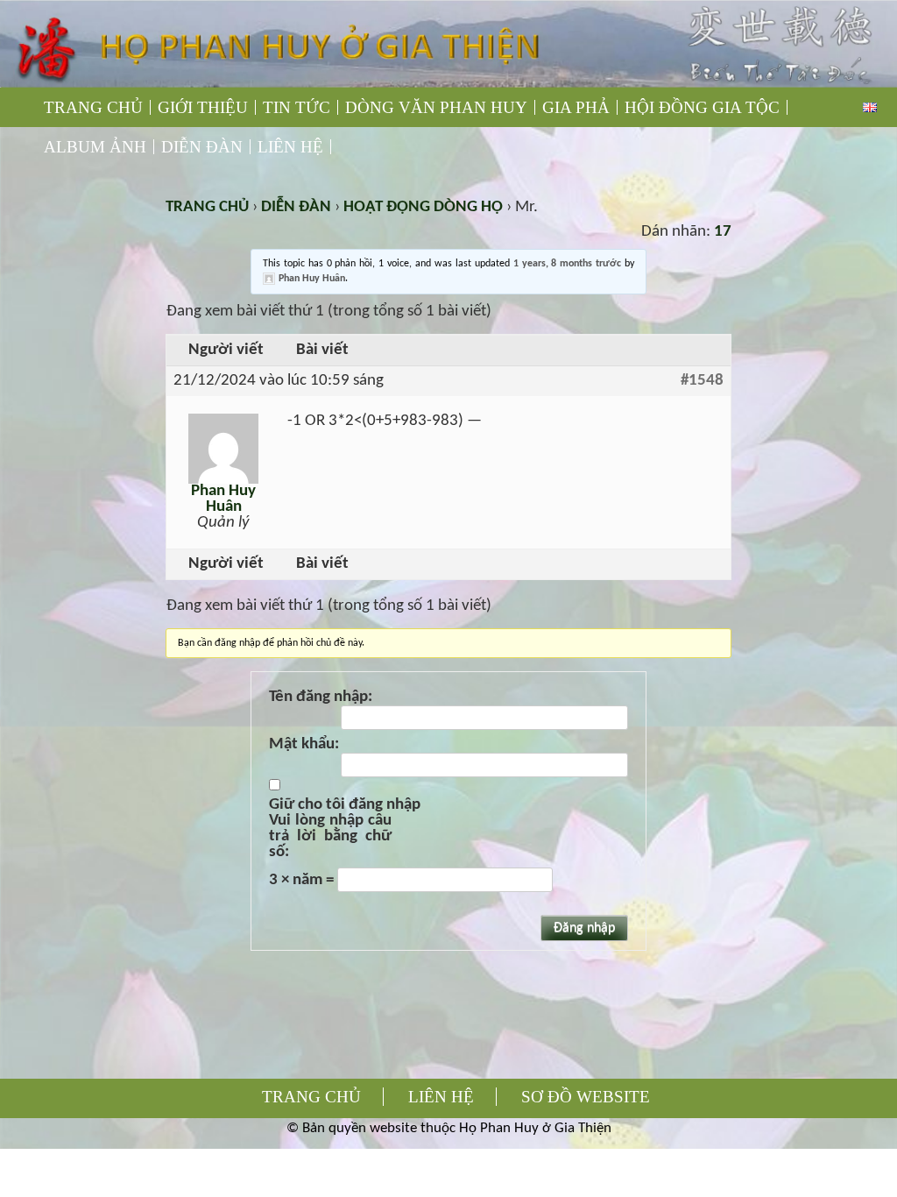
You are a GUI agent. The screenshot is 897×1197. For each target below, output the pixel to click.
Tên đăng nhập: (320, 697)
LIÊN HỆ (290, 146)
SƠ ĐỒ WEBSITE (585, 1096)
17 (722, 231)
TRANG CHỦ (93, 107)
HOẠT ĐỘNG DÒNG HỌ (423, 207)
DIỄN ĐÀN (202, 146)
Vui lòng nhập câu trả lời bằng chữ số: (330, 837)
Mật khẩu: (304, 745)
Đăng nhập (584, 928)
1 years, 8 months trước (567, 264)
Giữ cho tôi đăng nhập (344, 805)
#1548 (702, 381)
